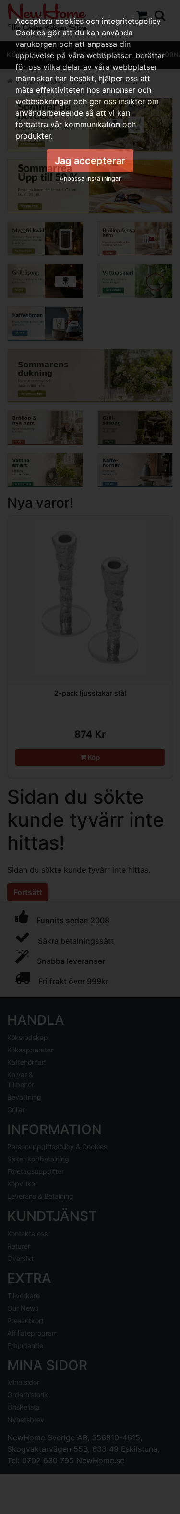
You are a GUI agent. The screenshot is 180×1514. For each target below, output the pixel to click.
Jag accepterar (90, 160)
